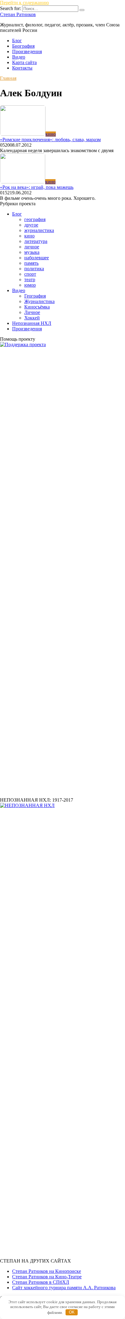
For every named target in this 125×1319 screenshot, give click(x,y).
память (31, 263)
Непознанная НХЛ (31, 323)
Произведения (27, 51)
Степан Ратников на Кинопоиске (46, 1271)
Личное (32, 312)
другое (31, 224)
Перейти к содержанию (24, 2)
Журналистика (39, 301)
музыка (31, 252)
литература (35, 241)
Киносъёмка (37, 306)
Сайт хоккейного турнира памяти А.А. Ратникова (64, 1287)
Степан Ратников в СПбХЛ (40, 1282)
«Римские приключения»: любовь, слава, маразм (50, 139)
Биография (23, 46)
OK (72, 1312)
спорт (30, 274)
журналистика (39, 230)
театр (29, 279)
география (35, 219)
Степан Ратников (18, 14)
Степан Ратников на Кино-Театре (47, 1276)
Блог (17, 40)
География (35, 295)
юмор (30, 285)
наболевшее (36, 257)
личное (31, 246)
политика (34, 268)
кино (29, 235)
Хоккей (32, 317)
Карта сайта (24, 62)
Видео (18, 57)
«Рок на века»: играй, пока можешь (36, 187)
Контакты (22, 67)
